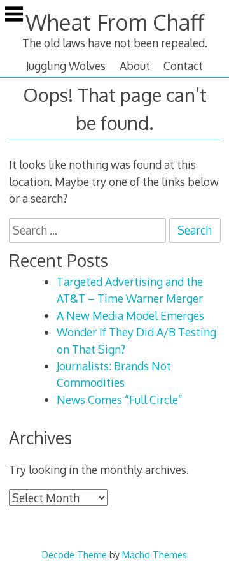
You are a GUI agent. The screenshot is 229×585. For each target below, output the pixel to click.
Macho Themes (154, 554)
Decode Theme (74, 554)
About (135, 66)
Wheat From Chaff (114, 22)
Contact (183, 66)
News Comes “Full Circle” (120, 400)
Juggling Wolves (66, 66)
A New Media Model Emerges (130, 315)
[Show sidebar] (14, 15)
